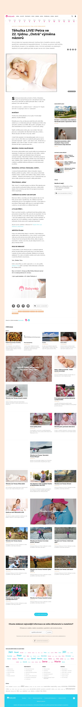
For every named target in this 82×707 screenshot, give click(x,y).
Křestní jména (10, 669)
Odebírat (49, 632)
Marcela (53, 656)
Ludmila (52, 652)
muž (10, 689)
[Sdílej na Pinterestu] (73, 49)
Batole (41, 16)
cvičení (18, 686)
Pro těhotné (27, 679)
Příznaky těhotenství (29, 669)
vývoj (32, 691)
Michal (9, 659)
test (64, 689)
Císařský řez (46, 675)
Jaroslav (44, 656)
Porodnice (46, 670)
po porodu (33, 689)
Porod (32, 16)
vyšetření (24, 691)
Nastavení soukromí (41, 701)
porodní (48, 689)
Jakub (63, 662)
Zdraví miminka (65, 674)
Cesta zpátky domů (35, 426)
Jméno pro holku (10, 672)
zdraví (38, 691)
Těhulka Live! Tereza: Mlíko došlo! (15, 484)
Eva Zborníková (27, 344)
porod (38, 689)
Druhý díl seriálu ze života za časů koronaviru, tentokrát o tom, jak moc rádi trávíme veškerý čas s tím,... (68, 347)
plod (18, 689)
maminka (46, 686)
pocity (21, 689)
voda (21, 691)
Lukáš (24, 656)
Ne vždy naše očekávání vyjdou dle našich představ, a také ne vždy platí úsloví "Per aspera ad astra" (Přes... (49, 347)
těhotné (8, 691)
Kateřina (14, 658)
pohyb (24, 689)
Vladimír (34, 656)
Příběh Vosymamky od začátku (13, 342)
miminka (64, 686)
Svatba (44, 342)
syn (36, 311)
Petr (19, 655)
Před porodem (47, 669)
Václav (45, 659)
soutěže (62, 689)
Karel (28, 658)
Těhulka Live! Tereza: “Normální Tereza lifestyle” (39, 455)
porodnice (43, 689)
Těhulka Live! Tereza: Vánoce (53, 511)
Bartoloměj (20, 320)
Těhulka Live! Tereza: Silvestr (62, 484)
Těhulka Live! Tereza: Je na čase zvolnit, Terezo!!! (39, 541)
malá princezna (26, 311)
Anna (72, 659)
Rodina (52, 16)
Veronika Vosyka (9, 344)
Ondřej (71, 652)
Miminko (37, 16)
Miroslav (68, 656)
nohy (16, 689)
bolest (7, 686)
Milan (45, 652)
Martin (39, 659)
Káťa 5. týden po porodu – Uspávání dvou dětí (69, 156)
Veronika (21, 652)
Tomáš (20, 659)
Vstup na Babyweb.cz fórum (64, 193)
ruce (59, 689)
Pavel (16, 652)
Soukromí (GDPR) (62, 698)
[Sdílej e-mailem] (75, 49)
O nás (29, 698)
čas (41, 691)
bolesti (10, 686)
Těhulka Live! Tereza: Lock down (63, 569)
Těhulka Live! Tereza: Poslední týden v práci (40, 570)
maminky (53, 686)
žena (44, 691)
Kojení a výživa (65, 675)
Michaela (49, 656)
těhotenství (40, 311)
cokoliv (19, 311)
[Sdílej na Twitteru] (70, 49)
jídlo (35, 686)
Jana (44, 661)
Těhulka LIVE (28, 371)
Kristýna (68, 652)
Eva (57, 659)
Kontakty (24, 698)
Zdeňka (33, 652)
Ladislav (38, 656)
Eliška (39, 652)
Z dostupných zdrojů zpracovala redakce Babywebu (31, 309)
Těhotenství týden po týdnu (31, 672)
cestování (15, 686)
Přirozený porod (47, 672)
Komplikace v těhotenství (30, 677)
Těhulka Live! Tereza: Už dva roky (15, 569)
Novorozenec (64, 669)
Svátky (8, 674)
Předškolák (47, 16)
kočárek (38, 686)
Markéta (14, 656)
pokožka (27, 689)
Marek (49, 652)
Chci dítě (22, 16)
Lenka (61, 658)
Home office (64, 342)
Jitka (40, 662)
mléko (7, 689)
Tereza (59, 656)
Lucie (17, 662)
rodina (52, 689)
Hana (50, 659)
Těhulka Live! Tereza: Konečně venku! (41, 598)
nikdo (13, 689)
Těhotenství (27, 16)
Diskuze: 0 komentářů (41, 306)
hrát (33, 686)
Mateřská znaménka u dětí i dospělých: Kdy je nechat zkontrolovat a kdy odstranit (62, 142)
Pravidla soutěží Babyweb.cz (50, 698)
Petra (63, 656)
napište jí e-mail (15, 265)
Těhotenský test (28, 670)
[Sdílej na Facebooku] (68, 49)
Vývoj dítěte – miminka (66, 670)
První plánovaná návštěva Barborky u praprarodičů (64, 398)
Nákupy (56, 16)
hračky (30, 686)
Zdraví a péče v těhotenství (31, 675)
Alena (56, 652)
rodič (56, 689)
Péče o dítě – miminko (66, 672)
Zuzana (56, 656)
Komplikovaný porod (48, 674)
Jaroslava (29, 652)
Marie (57, 661)
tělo (18, 691)
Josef (33, 658)
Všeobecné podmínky (37, 698)
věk (35, 691)
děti (22, 686)
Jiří (64, 652)
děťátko (27, 686)
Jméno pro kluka (10, 670)
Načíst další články (42, 614)
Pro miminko (64, 677)
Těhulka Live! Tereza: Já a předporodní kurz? (12, 598)
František (9, 656)
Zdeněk (25, 662)
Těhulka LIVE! (15, 313)
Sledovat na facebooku (42, 640)
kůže (42, 686)
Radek (31, 656)
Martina (36, 662)
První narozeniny (28, 342)
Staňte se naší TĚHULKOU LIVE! (15, 512)
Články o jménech (11, 675)
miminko (32, 311)
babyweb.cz (14, 26)
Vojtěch (73, 656)
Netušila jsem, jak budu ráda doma (64, 426)
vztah (29, 691)
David (59, 652)
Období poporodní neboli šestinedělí (49, 678)
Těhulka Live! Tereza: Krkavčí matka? (69, 169)
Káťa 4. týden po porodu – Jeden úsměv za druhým (70, 163)
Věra (28, 656)
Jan (10, 652)
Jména (17, 16)
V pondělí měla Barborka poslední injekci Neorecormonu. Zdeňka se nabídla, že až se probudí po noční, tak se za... (65, 404)
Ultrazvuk (27, 674)
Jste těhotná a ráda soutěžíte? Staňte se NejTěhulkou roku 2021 (41, 484)
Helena (33, 662)
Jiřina (36, 652)
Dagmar (42, 652)
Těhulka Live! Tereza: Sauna (14, 541)
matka (59, 686)
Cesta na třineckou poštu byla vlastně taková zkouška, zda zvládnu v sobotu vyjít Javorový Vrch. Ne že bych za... (17, 403)
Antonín (26, 652)
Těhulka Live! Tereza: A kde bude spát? (63, 541)
